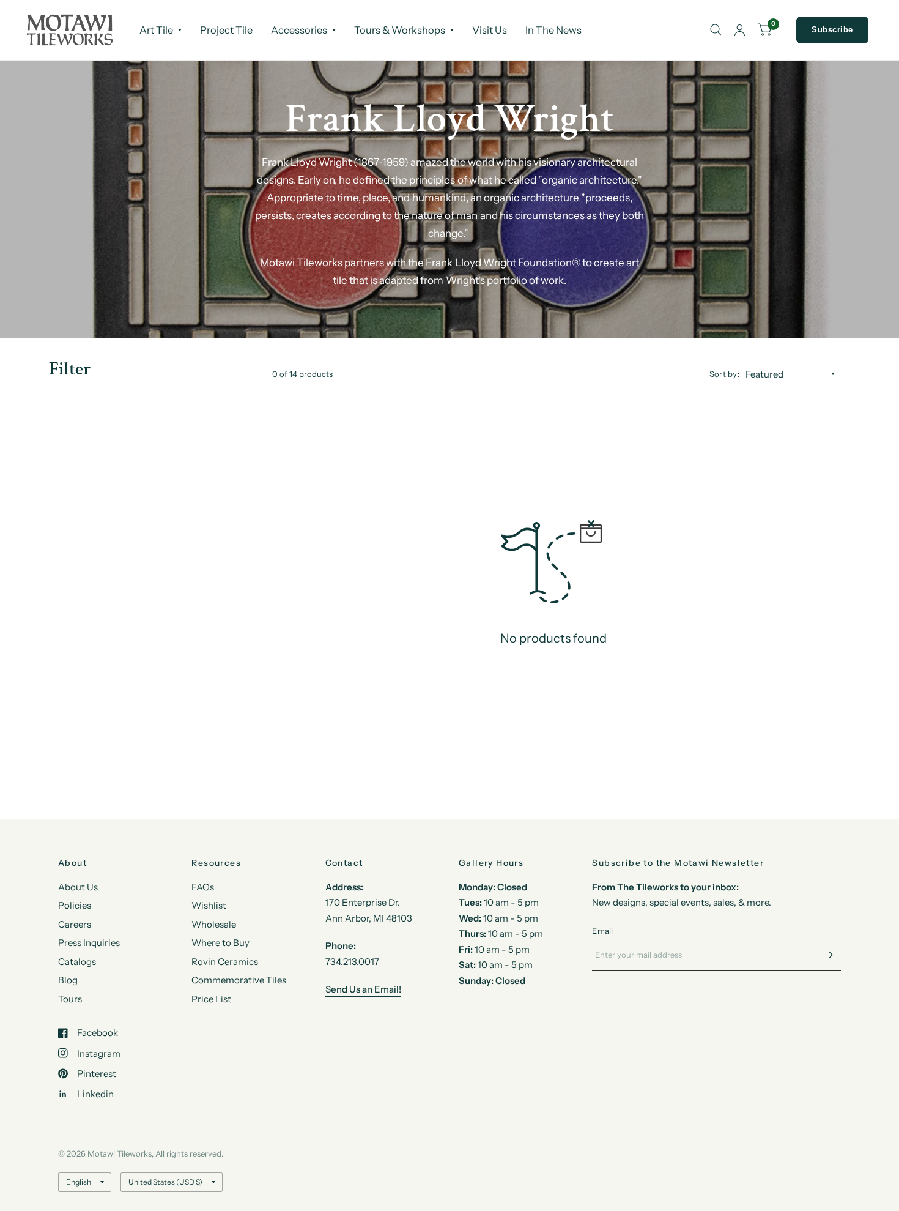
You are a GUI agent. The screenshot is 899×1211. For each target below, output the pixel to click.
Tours (70, 999)
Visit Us (489, 30)
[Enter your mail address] (828, 955)
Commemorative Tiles (238, 980)
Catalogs (77, 961)
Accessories (299, 30)
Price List (211, 999)
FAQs (202, 887)
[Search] (716, 30)
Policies (74, 905)
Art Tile (156, 30)
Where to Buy (220, 942)
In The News (553, 30)
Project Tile (226, 30)
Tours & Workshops (399, 30)
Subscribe (832, 29)
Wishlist (208, 905)
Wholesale (213, 924)
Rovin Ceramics (224, 961)
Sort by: (724, 374)
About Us (78, 887)
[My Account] (740, 30)
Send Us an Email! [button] (363, 989)
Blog (68, 980)
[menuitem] (160, 30)
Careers (74, 924)
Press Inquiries (89, 942)
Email (602, 931)
